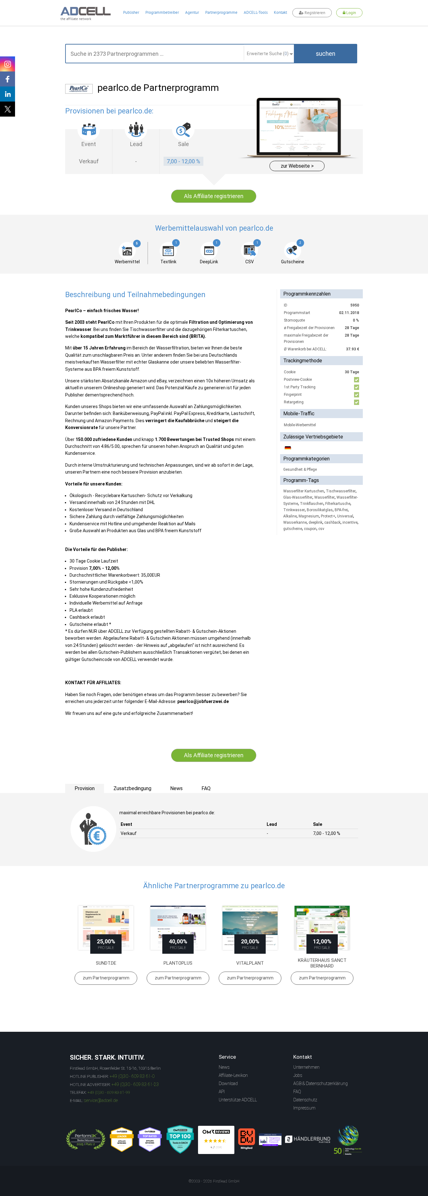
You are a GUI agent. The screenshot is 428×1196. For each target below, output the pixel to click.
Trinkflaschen (311, 503)
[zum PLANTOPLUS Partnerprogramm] (178, 928)
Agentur (192, 12)
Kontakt (280, 12)
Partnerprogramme (221, 12)
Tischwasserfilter (341, 491)
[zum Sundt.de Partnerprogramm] (106, 928)
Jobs (297, 1075)
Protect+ (328, 516)
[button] (325, 53)
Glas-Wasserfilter (297, 497)
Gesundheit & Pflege (300, 469)
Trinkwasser (294, 510)
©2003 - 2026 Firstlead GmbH (214, 1181)
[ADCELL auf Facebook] (7, 79)
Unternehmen (306, 1067)
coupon (310, 529)
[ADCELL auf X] (7, 109)
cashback (332, 522)
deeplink (315, 522)
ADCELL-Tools (256, 12)
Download (228, 1083)
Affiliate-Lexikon (233, 1075)
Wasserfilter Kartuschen (303, 491)
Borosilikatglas (320, 510)
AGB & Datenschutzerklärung (320, 1083)
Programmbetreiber (162, 12)
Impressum (304, 1107)
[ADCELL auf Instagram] (7, 63)
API (222, 1091)
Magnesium (309, 516)
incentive (350, 522)
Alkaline (290, 516)
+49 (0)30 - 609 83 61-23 (135, 1084)
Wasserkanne (295, 522)
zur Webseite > (297, 166)
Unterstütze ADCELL (238, 1099)
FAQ (297, 1091)
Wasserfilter (324, 497)
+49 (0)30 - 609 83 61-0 (132, 1076)
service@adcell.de (101, 1100)
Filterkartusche (337, 503)
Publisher (131, 12)
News (224, 1067)
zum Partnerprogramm (106, 977)
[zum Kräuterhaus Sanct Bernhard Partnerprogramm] (322, 928)
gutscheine (292, 529)
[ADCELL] (216, 1140)
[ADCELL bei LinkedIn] (7, 94)
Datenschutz (305, 1099)
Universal (345, 516)
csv (321, 529)
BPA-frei (341, 510)
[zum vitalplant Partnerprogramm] (250, 928)
